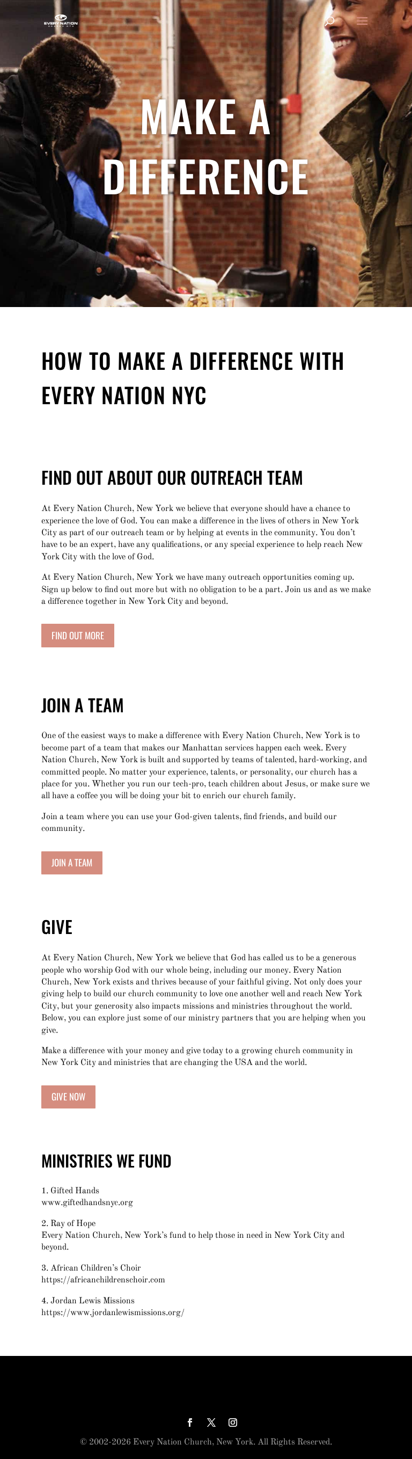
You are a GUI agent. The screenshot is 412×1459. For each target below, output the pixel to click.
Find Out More (78, 635)
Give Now (68, 1096)
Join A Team (72, 862)
